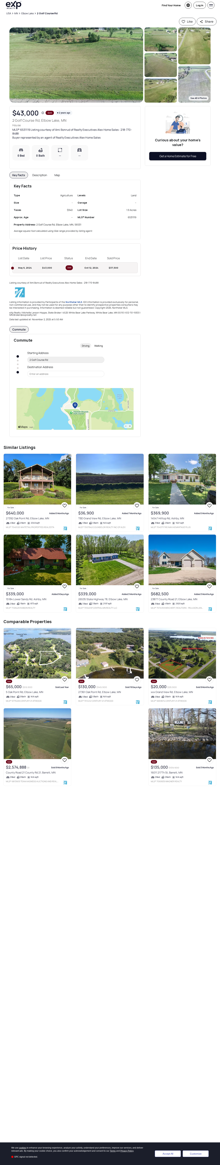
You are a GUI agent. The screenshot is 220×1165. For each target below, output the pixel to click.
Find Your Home (171, 5)
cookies (22, 1148)
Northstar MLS (74, 302)
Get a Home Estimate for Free (177, 156)
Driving (85, 345)
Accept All (168, 1153)
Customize (196, 1153)
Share (209, 21)
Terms (113, 1151)
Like (190, 21)
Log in (199, 5)
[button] (76, 65)
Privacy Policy (127, 1151)
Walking (98, 345)
